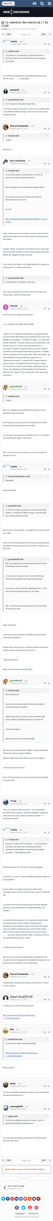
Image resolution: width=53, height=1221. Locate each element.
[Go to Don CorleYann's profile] (5, 162)
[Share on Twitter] (3, 1199)
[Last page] (50, 34)
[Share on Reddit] (25, 1199)
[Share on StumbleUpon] (30, 1199)
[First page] (2, 34)
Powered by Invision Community (26, 1217)
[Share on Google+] (12, 1199)
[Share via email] (34, 1199)
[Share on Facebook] (8, 1199)
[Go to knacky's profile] (7, 41)
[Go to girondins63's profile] (5, 388)
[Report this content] (45, 44)
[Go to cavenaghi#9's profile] (5, 1108)
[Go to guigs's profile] (5, 1085)
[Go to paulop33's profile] (5, 91)
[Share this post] (48, 44)
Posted (18, 44)
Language (19, 1213)
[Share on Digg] (17, 1199)
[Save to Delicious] (21, 1199)
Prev (9, 34)
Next (44, 34)
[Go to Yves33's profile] (5, 307)
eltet (5, 29)
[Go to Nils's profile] (5, 1031)
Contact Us (33, 1213)
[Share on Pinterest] (38, 1199)
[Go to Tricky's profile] (5, 802)
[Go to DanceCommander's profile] (5, 127)
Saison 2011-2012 (29, 29)
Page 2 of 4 (26, 35)
